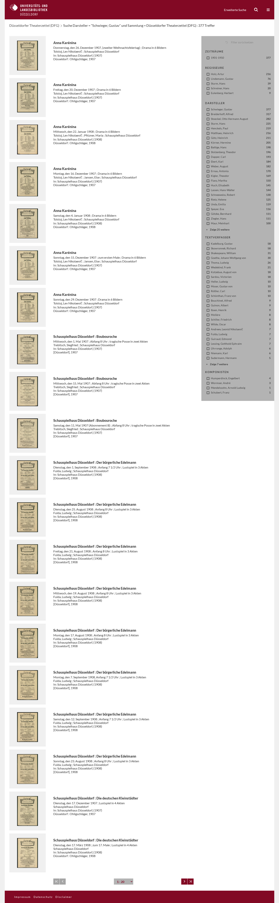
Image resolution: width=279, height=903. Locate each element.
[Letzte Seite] (191, 882)
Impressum (22, 896)
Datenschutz (43, 896)
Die (95, 798)
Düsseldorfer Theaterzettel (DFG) (34, 25)
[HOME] (31, 9)
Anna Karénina (64, 43)
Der (94, 462)
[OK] (256, 9)
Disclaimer (63, 896)
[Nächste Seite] (184, 882)
